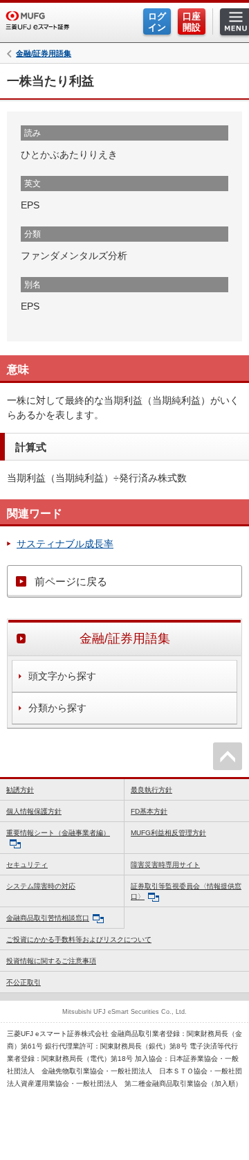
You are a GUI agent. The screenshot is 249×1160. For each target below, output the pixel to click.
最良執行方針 (151, 790)
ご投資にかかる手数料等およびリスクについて (78, 939)
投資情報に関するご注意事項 (51, 961)
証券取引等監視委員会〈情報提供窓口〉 (186, 891)
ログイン (157, 22)
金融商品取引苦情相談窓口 (47, 918)
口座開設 (192, 22)
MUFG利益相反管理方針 (168, 833)
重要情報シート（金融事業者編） (58, 833)
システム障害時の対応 (40, 886)
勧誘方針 (20, 790)
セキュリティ (27, 864)
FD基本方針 (149, 811)
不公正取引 (23, 982)
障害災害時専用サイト (165, 864)
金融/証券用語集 (43, 53)
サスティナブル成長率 (65, 543)
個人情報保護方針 (34, 811)
